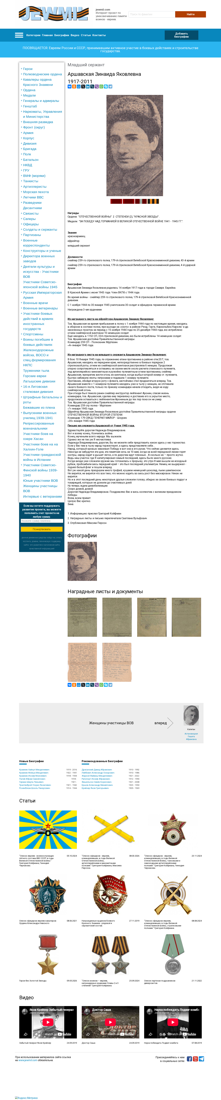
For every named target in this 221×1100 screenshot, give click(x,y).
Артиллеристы (34, 186)
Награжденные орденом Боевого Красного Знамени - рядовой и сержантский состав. (98, 923)
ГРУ (26, 170)
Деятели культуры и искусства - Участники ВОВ (41, 271)
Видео (75, 35)
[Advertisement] (41, 600)
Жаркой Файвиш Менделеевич (97, 776)
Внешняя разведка (38, 122)
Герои (28, 69)
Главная (47, 35)
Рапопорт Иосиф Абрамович (96, 779)
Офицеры (31, 224)
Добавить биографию (181, 35)
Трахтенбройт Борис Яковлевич (35, 785)
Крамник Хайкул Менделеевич (34, 769)
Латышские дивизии (39, 381)
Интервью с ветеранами (42, 496)
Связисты (31, 213)
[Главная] (54, 14)
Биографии (61, 35)
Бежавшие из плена (39, 407)
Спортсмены (33, 334)
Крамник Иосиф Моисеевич (33, 776)
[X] (83, 86)
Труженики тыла (36, 370)
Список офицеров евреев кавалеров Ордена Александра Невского (37, 922)
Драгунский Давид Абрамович (97, 769)
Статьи (86, 35)
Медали (29, 95)
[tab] (42, 68)
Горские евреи (34, 376)
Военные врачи (35, 303)
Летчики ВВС (33, 197)
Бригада (29, 149)
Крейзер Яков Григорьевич (95, 788)
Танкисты (30, 181)
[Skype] (106, 86)
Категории (33, 35)
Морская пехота (36, 192)
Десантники (32, 208)
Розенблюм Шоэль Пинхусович (34, 788)
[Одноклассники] (74, 86)
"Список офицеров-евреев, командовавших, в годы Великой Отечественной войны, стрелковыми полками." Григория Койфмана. (162, 924)
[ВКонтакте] (70, 86)
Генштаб (30, 106)
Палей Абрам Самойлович (32, 779)
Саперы (29, 219)
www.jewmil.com (27, 1060)
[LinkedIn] (88, 86)
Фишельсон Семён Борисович (96, 782)
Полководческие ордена (42, 74)
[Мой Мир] (79, 86)
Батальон (31, 159)
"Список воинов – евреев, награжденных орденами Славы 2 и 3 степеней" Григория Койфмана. (100, 983)
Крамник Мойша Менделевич (33, 773)
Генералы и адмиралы (41, 101)
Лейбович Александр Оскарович (98, 773)
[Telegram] (110, 86)
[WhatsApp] (101, 86)
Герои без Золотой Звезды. (33, 980)
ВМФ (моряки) (34, 176)
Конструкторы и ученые (42, 251)
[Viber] (97, 86)
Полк (27, 154)
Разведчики (32, 202)
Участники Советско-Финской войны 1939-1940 (40, 470)
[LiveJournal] (92, 86)
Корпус (28, 138)
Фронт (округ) (34, 127)
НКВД (27, 165)
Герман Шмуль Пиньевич (31, 782)
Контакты (99, 35)
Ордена (29, 90)
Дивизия (29, 143)
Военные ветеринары (40, 308)
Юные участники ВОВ (40, 480)
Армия (28, 133)
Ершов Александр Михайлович (97, 785)
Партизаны (32, 235)
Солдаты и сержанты (40, 229)
